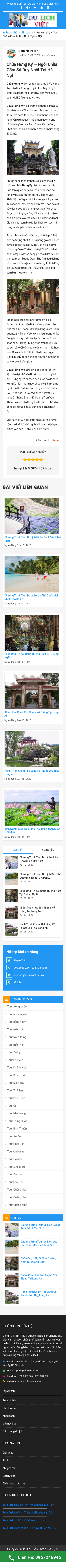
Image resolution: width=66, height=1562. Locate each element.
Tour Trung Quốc (16, 1121)
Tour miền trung (16, 1037)
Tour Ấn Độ (13, 1136)
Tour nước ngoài (16, 1014)
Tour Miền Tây (15, 1082)
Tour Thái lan (14, 1090)
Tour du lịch (9, 1400)
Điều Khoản (9, 1475)
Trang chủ (11, 32)
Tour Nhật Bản (15, 1143)
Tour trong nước (16, 1006)
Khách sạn (9, 1415)
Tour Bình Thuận (16, 1128)
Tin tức (26, 32)
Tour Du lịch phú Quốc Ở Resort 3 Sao (24, 1520)
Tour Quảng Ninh (16, 1205)
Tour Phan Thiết (16, 1075)
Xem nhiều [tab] (48, 849)
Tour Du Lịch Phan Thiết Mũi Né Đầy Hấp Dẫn (28, 1512)
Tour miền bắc (15, 1029)
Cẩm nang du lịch (13, 1431)
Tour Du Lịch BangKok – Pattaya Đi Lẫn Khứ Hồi (29, 1528)
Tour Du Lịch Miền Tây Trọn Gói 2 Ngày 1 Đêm (28, 1504)
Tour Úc (11, 1105)
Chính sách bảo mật (14, 1483)
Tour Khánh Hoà (16, 1067)
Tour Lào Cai (14, 1182)
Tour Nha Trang (16, 1113)
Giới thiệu (8, 1452)
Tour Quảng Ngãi (16, 1189)
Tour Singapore (15, 1166)
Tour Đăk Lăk (14, 1174)
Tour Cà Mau (14, 1159)
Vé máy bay (9, 1423)
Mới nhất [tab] (18, 849)
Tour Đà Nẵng (15, 1151)
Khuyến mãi (9, 1468)
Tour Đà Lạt (13, 1052)
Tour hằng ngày (16, 1021)
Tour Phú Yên (14, 1060)
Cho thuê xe (9, 1408)
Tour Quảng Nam (16, 1197)
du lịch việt (53, 440)
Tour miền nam (15, 1044)
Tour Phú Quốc (15, 1098)
